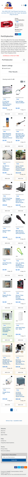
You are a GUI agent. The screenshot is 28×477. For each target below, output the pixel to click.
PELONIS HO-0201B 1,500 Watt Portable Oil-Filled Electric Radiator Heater (7, 362)
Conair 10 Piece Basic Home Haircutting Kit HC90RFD (7, 329)
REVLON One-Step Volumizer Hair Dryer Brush (20, 232)
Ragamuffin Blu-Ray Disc (7, 295)
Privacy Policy (4, 448)
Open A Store (4, 434)
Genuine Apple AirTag (7, 231)
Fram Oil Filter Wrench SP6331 (20, 102)
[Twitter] (19, 34)
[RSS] (25, 467)
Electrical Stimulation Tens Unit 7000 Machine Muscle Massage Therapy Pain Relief (20, 364)
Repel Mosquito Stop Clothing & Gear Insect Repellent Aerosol (7, 136)
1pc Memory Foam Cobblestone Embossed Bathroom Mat (6, 168)
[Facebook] (16, 34)
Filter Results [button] (13, 72)
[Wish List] (11, 86)
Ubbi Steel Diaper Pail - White (20, 328)
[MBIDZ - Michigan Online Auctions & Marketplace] (9, 5)
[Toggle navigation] (24, 59)
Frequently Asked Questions (7, 442)
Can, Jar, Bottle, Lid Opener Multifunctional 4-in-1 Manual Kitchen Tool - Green (20, 266)
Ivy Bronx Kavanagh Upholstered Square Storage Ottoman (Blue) (20, 394)
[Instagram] (22, 467)
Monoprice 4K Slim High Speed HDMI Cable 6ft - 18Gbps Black (20, 136)
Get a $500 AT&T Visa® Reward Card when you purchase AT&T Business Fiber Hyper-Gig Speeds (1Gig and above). (14, 13)
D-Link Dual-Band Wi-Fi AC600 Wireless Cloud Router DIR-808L (7, 104)
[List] (24, 81)
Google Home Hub (6, 392)
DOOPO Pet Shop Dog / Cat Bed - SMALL (7, 200)
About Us (3, 430)
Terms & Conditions (5, 450)
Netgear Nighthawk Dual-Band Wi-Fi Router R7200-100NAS (20, 201)
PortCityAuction (7, 60)
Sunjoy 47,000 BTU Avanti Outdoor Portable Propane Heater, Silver (20, 168)
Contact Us (3, 440)
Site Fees (3, 432)
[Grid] (22, 81)
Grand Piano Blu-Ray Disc (7, 263)
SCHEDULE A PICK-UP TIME (11, 55)
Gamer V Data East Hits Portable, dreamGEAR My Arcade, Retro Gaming (20, 299)
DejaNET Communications (13, 471)
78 (16, 21)
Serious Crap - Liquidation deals (14, 420)
